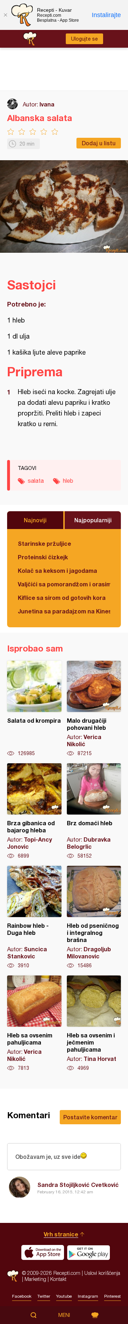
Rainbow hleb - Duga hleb (34, 917)
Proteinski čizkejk (43, 557)
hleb (68, 480)
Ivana (46, 104)
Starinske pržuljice (44, 543)
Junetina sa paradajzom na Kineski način (64, 611)
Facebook (21, 1296)
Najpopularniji (93, 520)
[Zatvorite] (5, 15)
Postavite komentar (90, 1117)
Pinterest (112, 1296)
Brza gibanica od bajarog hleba (34, 811)
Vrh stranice (61, 1234)
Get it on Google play (88, 1252)
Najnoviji (35, 520)
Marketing (35, 1279)
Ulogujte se (84, 39)
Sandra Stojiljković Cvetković (78, 1184)
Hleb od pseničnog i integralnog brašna (94, 917)
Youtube (64, 1296)
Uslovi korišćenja (102, 1273)
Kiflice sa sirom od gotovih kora (62, 597)
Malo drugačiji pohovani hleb (94, 709)
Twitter (43, 1296)
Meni (64, 1315)
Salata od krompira (34, 709)
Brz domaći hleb (94, 811)
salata (36, 480)
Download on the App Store (42, 1252)
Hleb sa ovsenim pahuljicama (34, 1023)
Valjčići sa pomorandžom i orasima (64, 584)
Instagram (88, 1296)
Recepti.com (12, 1275)
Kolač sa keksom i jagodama (57, 570)
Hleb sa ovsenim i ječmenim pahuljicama (94, 1023)
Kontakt (58, 1279)
